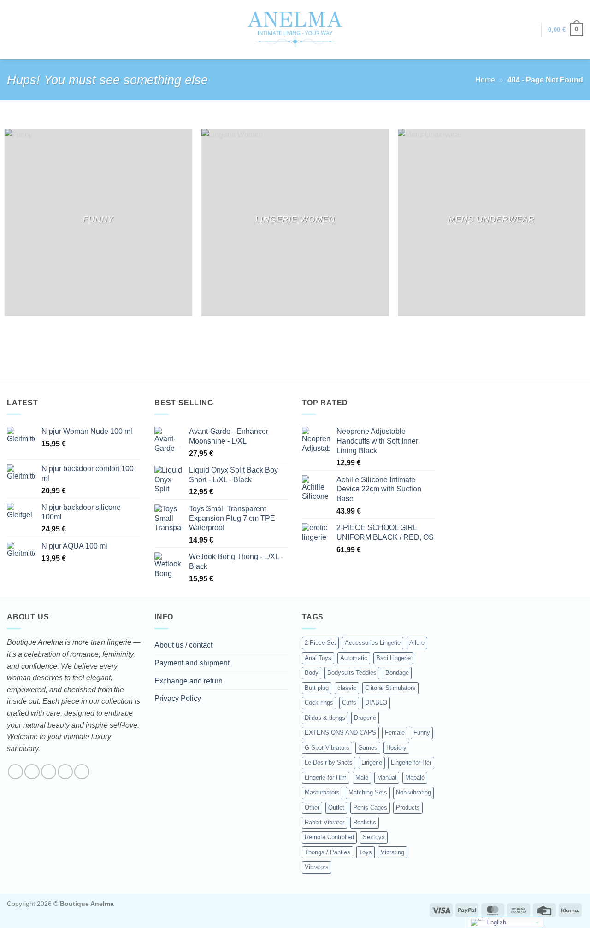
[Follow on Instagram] (32, 771)
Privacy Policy (177, 698)
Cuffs (349, 702)
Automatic (353, 657)
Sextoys (374, 837)
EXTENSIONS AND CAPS (340, 732)
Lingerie (371, 762)
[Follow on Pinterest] (81, 771)
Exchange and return (188, 681)
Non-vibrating (413, 792)
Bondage (397, 672)
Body (312, 672)
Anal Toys (318, 657)
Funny (421, 732)
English (495, 922)
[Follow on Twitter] (48, 771)
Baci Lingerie (393, 657)
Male (361, 777)
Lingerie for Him (326, 777)
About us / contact (183, 645)
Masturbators (322, 792)
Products (408, 807)
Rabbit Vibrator (324, 822)
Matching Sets (367, 792)
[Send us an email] (65, 771)
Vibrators (317, 867)
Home (485, 80)
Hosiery (396, 747)
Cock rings (319, 702)
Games (368, 747)
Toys (365, 852)
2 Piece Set (320, 642)
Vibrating (392, 852)
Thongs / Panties (327, 852)
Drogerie (365, 717)
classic (346, 687)
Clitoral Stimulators (390, 687)
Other (312, 807)
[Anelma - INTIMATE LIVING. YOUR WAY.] (295, 29)
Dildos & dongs (325, 717)
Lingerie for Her (411, 762)
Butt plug (317, 687)
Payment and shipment (192, 663)
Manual (386, 777)
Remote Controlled (329, 837)
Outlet (336, 807)
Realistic (364, 822)
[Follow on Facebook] (15, 771)
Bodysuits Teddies (352, 672)
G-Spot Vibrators (327, 747)
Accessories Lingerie (373, 642)
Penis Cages (370, 807)
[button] (529, 30)
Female (395, 732)
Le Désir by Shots (329, 762)
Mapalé (415, 777)
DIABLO (376, 702)
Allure (417, 642)
